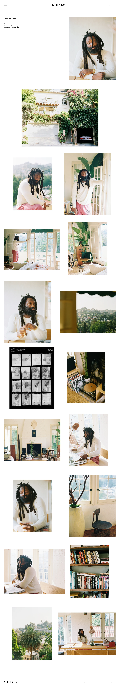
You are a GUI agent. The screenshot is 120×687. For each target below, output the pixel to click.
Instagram (113, 682)
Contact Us (85, 682)
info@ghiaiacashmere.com (99, 682)
